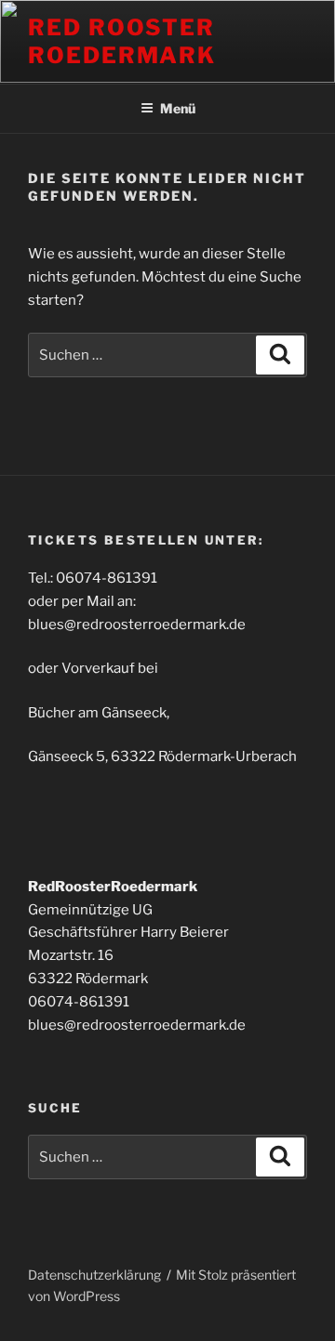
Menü (177, 108)
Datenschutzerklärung (94, 1274)
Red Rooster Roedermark (122, 41)
